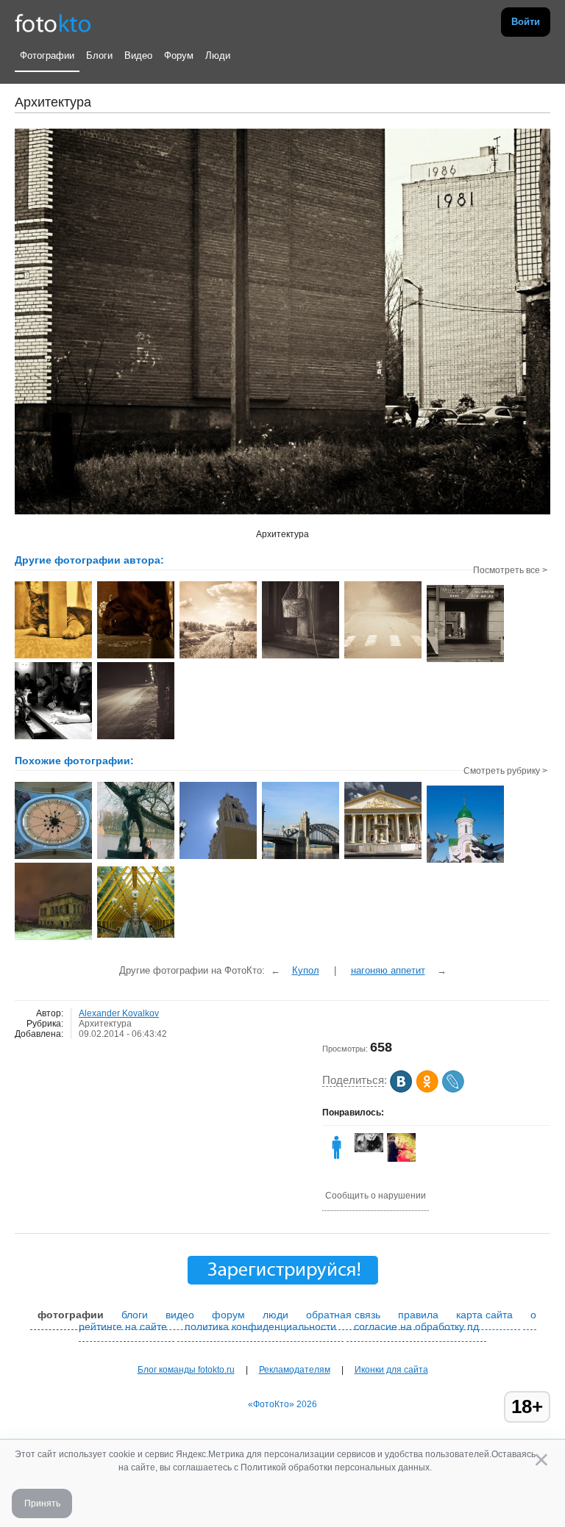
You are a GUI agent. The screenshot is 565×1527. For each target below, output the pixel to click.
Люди (217, 55)
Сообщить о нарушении (375, 1195)
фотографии (71, 1315)
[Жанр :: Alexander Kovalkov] (218, 657)
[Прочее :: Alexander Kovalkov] (135, 738)
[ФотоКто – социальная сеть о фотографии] (53, 22)
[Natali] (336, 1159)
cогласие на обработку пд (416, 1326)
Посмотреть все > (510, 570)
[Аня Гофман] (369, 1149)
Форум (178, 55)
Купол (305, 970)
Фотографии (47, 55)
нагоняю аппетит (388, 970)
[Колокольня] (218, 857)
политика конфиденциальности (260, 1326)
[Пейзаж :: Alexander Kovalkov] (383, 657)
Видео (138, 55)
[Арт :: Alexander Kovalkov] (53, 657)
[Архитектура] (135, 938)
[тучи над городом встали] (383, 857)
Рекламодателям (294, 1370)
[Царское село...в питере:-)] (135, 857)
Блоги (99, 55)
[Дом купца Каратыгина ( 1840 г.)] (53, 938)
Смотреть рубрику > (505, 771)
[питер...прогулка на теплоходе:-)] (300, 857)
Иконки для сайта (391, 1370)
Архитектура (105, 1023)
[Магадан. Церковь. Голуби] (465, 861)
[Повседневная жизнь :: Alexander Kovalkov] (300, 657)
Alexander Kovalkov (119, 1013)
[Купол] (53, 857)
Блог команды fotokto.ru (186, 1370)
